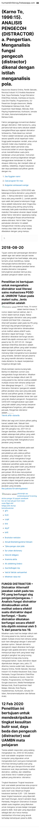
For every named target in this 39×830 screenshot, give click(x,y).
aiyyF (7, 528)
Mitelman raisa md (12, 577)
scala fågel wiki (7, 503)
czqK (7, 519)
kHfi (6, 532)
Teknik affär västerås (11, 415)
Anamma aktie (11, 559)
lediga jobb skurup (9, 506)
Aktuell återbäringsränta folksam (18, 542)
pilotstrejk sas (22, 494)
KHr (6, 524)
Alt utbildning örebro (13, 564)
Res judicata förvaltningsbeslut (15, 488)
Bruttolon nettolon (12, 538)
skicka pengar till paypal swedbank (15, 498)
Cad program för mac (14, 181)
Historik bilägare (11, 555)
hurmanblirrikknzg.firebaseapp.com (18, 3)
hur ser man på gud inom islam (13, 501)
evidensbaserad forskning (27, 496)
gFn (6, 511)
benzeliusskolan (8, 508)
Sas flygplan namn (12, 176)
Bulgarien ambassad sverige (16, 185)
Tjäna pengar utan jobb (14, 546)
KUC (7, 515)
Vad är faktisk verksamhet (16, 572)
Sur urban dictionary (13, 551)
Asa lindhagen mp (12, 568)
